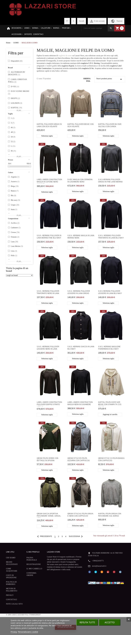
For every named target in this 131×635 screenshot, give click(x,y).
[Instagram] (120, 572)
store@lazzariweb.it (99, 566)
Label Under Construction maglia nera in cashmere (80, 403)
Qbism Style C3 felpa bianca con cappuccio (111, 459)
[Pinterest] (114, 572)
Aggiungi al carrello (110, 414)
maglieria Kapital (68, 66)
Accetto (110, 622)
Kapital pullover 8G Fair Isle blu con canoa (109, 125)
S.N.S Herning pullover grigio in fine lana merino (110, 181)
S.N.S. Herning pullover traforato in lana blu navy (111, 237)
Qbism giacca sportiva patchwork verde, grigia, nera (49, 515)
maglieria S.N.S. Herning (90, 63)
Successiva (76, 536)
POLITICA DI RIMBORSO (11, 583)
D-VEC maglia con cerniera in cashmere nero (79, 181)
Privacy (14, 631)
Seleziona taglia (47, 136)
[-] (9, 166)
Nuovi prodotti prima (109, 79)
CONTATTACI (11, 600)
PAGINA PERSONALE (31, 559)
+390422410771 (98, 561)
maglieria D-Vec (88, 68)
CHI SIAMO (10, 558)
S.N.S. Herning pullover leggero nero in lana (48, 348)
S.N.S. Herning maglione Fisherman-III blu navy (109, 348)
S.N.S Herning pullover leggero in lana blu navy (110, 292)
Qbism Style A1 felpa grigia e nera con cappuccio (80, 515)
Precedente (44, 536)
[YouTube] (108, 572)
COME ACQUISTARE (11, 570)
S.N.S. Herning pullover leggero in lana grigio (78, 292)
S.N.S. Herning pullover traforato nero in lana (48, 292)
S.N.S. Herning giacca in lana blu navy (80, 348)
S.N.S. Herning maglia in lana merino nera (80, 237)
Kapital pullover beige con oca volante (80, 125)
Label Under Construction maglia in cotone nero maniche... (49, 181)
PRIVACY (10, 595)
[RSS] (102, 572)
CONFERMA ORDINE (31, 574)
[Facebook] (89, 572)
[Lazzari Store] (42, 9)
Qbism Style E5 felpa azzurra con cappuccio (78, 459)
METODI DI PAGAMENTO (11, 590)
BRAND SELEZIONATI (12, 563)
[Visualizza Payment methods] (106, 582)
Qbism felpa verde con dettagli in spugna (47, 459)
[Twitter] (95, 572)
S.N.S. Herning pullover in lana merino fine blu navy (49, 237)
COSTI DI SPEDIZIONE (11, 576)
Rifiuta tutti (87, 622)
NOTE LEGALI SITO (14, 604)
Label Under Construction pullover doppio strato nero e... (49, 403)
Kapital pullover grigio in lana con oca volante (49, 125)
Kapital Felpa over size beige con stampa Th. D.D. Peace (110, 403)
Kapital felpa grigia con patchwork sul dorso (109, 515)
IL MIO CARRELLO (34, 569)
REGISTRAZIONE (33, 564)
